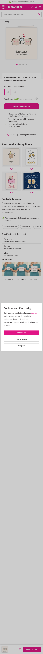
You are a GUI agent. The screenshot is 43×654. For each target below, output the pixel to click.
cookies (34, 313)
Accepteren (21, 333)
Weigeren (21, 346)
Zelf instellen (21, 339)
